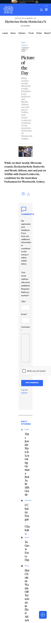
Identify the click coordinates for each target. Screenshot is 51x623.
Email (24, 315)
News (13, 33)
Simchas (27, 500)
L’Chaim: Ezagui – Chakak (27, 517)
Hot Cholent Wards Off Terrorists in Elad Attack (27, 595)
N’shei (39, 33)
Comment (25, 329)
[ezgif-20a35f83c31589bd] (25, 2)
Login (23, 390)
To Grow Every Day (27, 551)
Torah (31, 33)
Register (24, 393)
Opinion (21, 33)
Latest (5, 33)
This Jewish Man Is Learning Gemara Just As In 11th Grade (27, 464)
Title (23, 302)
